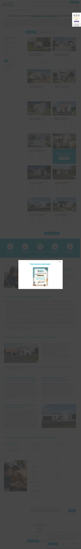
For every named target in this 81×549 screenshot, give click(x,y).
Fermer (59, 261)
